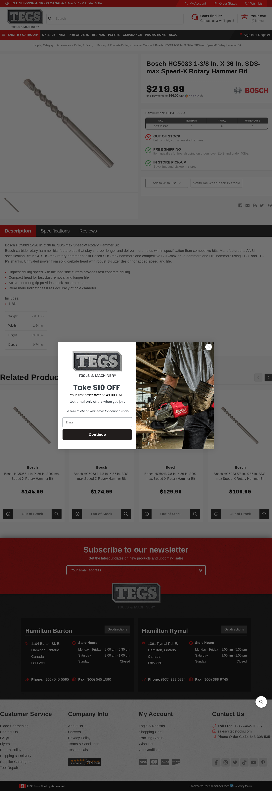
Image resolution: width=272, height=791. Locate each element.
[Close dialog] (208, 346)
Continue (97, 434)
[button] (261, 702)
